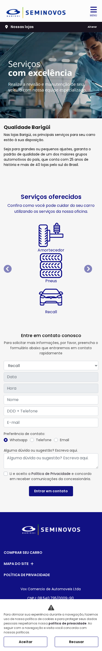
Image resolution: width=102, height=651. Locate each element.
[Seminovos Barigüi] (36, 11)
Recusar (76, 641)
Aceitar (25, 641)
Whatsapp (18, 439)
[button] (11, 268)
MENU (93, 15)
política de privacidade (67, 623)
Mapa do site (16, 563)
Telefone (43, 439)
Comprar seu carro (23, 552)
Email (64, 439)
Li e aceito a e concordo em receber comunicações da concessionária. (51, 476)
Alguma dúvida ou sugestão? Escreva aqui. (41, 450)
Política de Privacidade (51, 473)
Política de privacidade (27, 574)
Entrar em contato (51, 491)
